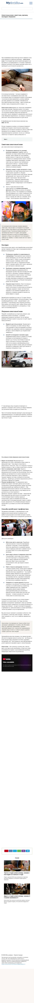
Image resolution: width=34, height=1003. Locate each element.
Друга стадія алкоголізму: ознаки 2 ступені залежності (17, 897)
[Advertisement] (17, 38)
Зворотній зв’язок (6, 964)
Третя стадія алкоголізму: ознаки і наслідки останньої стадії (16, 873)
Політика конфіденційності (18, 964)
